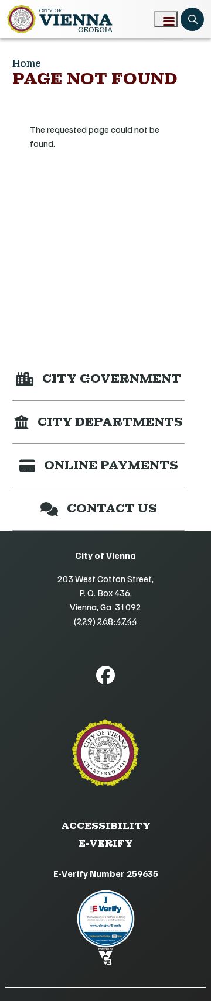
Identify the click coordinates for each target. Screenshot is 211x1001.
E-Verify (106, 843)
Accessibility (106, 826)
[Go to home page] (60, 19)
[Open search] (192, 19)
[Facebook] (105, 675)
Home (26, 63)
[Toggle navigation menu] (166, 19)
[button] (98, 378)
